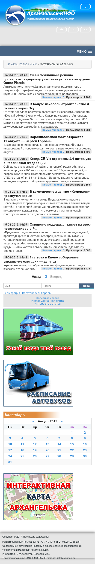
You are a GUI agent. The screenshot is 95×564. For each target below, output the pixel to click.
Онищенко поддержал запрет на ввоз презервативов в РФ (47, 226)
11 (22, 444)
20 (47, 450)
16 (85, 444)
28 (59, 456)
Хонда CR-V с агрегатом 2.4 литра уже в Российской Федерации (47, 160)
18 (22, 450)
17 (10, 450)
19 (35, 450)
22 (72, 450)
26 (35, 456)
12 (35, 444)
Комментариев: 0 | (54, 97)
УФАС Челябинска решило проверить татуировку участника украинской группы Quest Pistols (47, 78)
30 (85, 456)
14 (59, 444)
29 (72, 456)
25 (22, 456)
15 (72, 444)
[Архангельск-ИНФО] (40, 14)
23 (85, 450)
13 (47, 444)
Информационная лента (47, 301)
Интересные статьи (48, 303)
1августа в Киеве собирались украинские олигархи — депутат (41, 259)
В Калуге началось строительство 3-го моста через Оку (46, 105)
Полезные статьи (47, 298)
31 (10, 461)
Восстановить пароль (36, 293)
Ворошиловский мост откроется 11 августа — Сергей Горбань (43, 138)
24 (10, 456)
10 (10, 444)
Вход (86, 285)
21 (59, 450)
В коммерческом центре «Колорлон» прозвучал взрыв (46, 193)
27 (47, 456)
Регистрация (11, 293)
